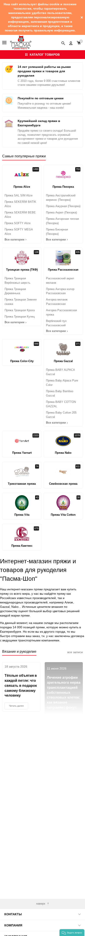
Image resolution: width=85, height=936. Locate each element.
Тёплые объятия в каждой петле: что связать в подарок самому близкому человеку (21, 685)
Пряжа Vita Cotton (63, 514)
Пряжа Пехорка (63, 186)
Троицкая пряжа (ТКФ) (22, 269)
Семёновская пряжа (63, 483)
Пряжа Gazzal (63, 361)
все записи (75, 652)
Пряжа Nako (63, 452)
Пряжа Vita (21, 514)
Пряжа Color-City (22, 361)
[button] (72, 932)
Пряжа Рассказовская (63, 269)
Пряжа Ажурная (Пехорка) (63, 206)
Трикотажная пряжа (22, 483)
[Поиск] (63, 42)
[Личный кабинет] (70, 42)
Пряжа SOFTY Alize (18, 223)
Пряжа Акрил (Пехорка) (61, 212)
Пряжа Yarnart (22, 452)
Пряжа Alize (22, 186)
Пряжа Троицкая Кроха (20, 310)
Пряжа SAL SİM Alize (18, 195)
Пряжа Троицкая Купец (20, 316)
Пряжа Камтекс (21, 545)
